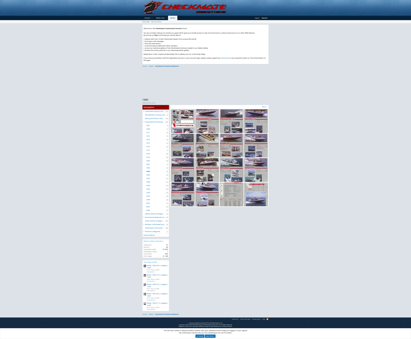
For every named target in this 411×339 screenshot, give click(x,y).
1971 (148, 132)
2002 (148, 203)
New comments (156, 22)
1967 (148, 125)
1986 (148, 175)
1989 (148, 185)
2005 (148, 207)
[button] (152, 18)
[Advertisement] (205, 83)
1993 (148, 192)
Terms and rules (245, 319)
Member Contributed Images (155, 224)
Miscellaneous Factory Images (156, 115)
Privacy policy (256, 319)
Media (172, 18)
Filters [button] (264, 107)
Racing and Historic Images (155, 118)
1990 (148, 189)
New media (146, 22)
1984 (148, 168)
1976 (148, 147)
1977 (148, 150)
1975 (148, 143)
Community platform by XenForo (206, 323)
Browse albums (149, 235)
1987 (148, 178)
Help (263, 319)
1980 (148, 161)
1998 (148, 200)
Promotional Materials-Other (155, 217)
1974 (148, 139)
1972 (148, 136)
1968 (148, 129)
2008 (148, 210)
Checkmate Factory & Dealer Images (155, 111)
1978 (148, 154)
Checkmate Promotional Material (155, 122)
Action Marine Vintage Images (155, 221)
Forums (147, 18)
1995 (148, 196)
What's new (160, 18)
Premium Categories (152, 231)
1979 (148, 157)
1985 (148, 171)
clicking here (225, 58)
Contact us (235, 319)
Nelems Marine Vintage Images (155, 214)
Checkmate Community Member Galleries (155, 228)
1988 (148, 182)
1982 (148, 164)
